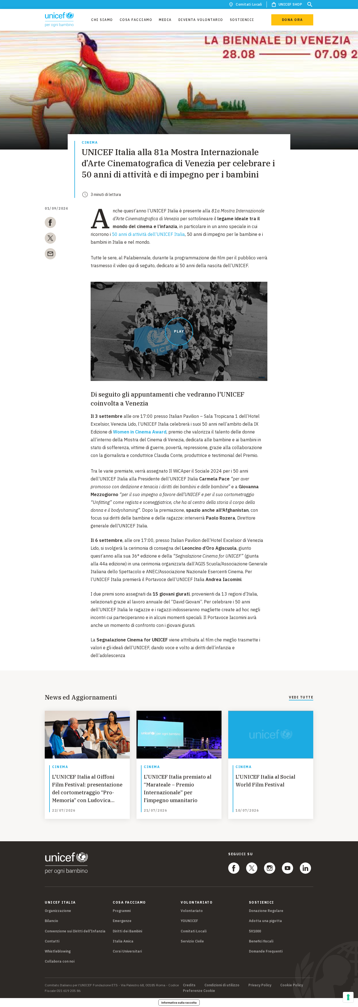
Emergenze (122, 921)
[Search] (310, 4)
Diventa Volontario (200, 20)
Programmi (122, 911)
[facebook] (50, 223)
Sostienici (242, 20)
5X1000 (255, 931)
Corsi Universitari (127, 951)
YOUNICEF (189, 921)
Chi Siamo (102, 20)
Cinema (90, 142)
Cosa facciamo (136, 20)
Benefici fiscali (261, 941)
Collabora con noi (59, 961)
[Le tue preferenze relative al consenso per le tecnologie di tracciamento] (348, 997)
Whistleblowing (57, 951)
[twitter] (50, 239)
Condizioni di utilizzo (221, 985)
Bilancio (51, 921)
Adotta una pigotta (265, 921)
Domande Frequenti (265, 951)
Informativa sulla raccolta (179, 1002)
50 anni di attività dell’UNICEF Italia (148, 234)
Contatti (52, 941)
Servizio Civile (192, 941)
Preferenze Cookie (199, 990)
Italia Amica (123, 941)
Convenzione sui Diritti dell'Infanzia (75, 931)
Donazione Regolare (266, 911)
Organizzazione (58, 911)
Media (165, 20)
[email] (50, 255)
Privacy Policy (259, 985)
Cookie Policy (291, 985)
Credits (189, 985)
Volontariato (192, 911)
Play (179, 331)
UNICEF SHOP (290, 4)
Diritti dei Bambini (127, 931)
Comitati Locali (249, 4)
